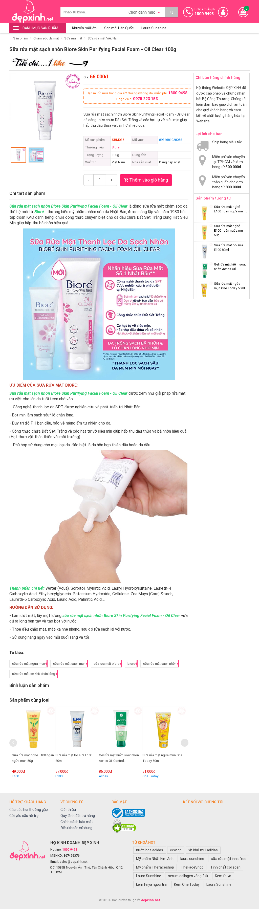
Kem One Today (187, 884)
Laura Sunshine (153, 28)
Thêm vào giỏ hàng (148, 180)
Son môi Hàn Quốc (119, 28)
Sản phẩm (20, 38)
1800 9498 (177, 93)
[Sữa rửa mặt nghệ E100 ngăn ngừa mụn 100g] (204, 213)
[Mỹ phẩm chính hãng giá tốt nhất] (27, 850)
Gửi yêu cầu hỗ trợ (24, 816)
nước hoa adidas (149, 850)
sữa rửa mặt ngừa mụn (28, 664)
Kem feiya (223, 876)
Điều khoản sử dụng (76, 828)
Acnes (103, 776)
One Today (150, 776)
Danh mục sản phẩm (40, 28)
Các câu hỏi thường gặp (28, 810)
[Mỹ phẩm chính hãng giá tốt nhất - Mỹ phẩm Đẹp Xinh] (32, 11)
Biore (115, 147)
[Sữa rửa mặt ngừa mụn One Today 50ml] (164, 728)
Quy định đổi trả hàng (77, 816)
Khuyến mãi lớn (84, 28)
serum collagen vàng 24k (188, 876)
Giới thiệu (68, 810)
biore (131, 664)
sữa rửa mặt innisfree (228, 859)
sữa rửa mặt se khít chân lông (33, 674)
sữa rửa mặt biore (106, 664)
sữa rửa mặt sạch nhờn (160, 664)
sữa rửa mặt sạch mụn (69, 664)
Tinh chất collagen (225, 867)
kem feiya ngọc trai (151, 884)
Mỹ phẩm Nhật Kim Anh (155, 859)
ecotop (176, 850)
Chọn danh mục (142, 12)
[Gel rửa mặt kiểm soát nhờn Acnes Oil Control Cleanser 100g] (120, 728)
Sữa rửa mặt (73, 38)
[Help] (171, 12)
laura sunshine (192, 859)
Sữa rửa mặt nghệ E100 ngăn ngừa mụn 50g (229, 230)
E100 (15, 776)
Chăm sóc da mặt (46, 38)
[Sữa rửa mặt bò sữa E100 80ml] (77, 728)
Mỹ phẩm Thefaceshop (155, 867)
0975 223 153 (145, 98)
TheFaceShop (192, 867)
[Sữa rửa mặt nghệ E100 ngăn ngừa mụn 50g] (33, 728)
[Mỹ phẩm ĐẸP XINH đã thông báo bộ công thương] (145, 813)
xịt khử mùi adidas (203, 850)
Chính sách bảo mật (76, 822)
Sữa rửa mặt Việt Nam (103, 38)
